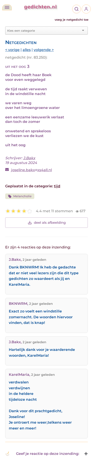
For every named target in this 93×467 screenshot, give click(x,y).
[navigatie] (7, 7)
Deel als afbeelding (50, 222)
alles (27, 50)
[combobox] (43, 31)
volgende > (44, 50)
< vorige (12, 50)
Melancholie (22, 196)
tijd (57, 186)
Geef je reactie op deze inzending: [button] (47, 454)
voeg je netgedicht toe (71, 19)
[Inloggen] (86, 8)
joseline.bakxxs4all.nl (31, 170)
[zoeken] (76, 9)
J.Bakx (29, 158)
